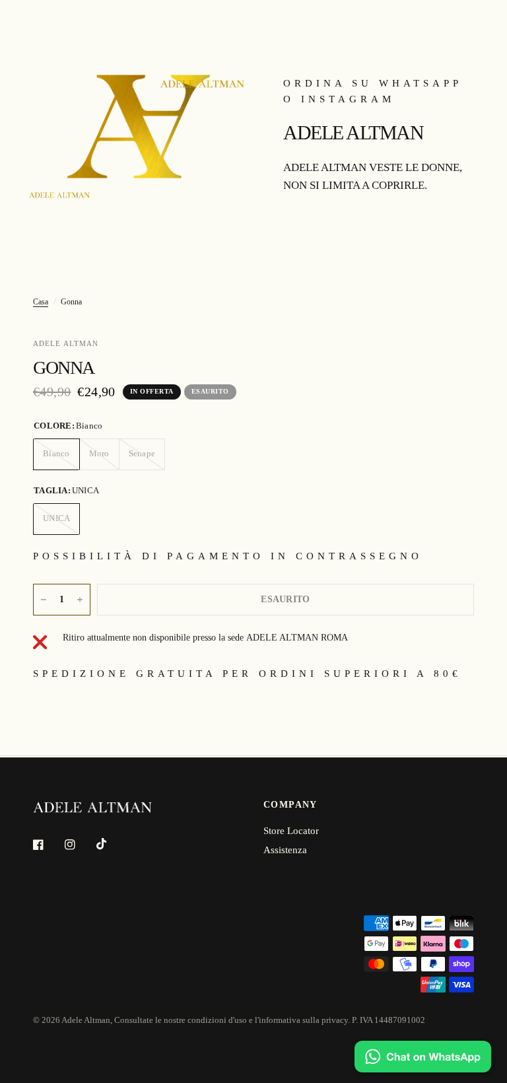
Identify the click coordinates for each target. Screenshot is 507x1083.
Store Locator (291, 830)
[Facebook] (47, 844)
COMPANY (290, 805)
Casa (40, 301)
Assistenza (285, 850)
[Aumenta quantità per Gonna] (80, 599)
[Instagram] (79, 844)
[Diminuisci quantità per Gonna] (43, 599)
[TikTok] (110, 843)
